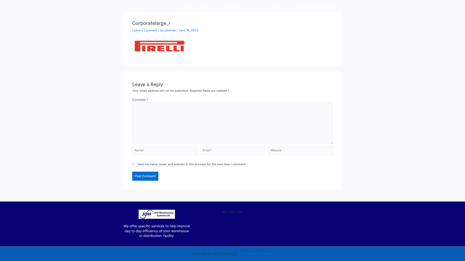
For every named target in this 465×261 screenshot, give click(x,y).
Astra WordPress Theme (255, 254)
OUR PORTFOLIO (235, 7)
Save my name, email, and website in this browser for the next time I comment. (191, 164)
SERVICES (208, 7)
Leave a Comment (144, 30)
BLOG (257, 7)
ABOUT (191, 7)
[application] (216, 7)
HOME (175, 7)
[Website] (300, 151)
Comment (140, 100)
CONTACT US (276, 7)
